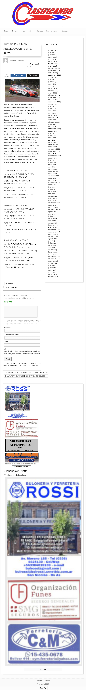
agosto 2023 (52, 131)
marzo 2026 (52, 61)
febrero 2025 (53, 91)
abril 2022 (52, 167)
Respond (12, 302)
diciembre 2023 (54, 122)
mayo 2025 (52, 84)
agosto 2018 (52, 263)
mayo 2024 (52, 111)
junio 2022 (52, 162)
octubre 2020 (53, 207)
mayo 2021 (52, 191)
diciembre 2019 (54, 230)
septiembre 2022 (54, 156)
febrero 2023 (53, 144)
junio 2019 (52, 243)
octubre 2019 (53, 234)
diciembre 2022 (54, 149)
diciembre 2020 (54, 203)
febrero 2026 (53, 64)
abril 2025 (51, 86)
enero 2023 (52, 147)
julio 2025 (51, 79)
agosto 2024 (52, 104)
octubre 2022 (53, 153)
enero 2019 (52, 254)
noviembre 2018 (54, 259)
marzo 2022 (52, 169)
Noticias (15, 31)
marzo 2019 (52, 250)
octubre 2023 (53, 126)
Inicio (6, 31)
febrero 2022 (53, 171)
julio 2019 (51, 241)
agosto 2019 (52, 239)
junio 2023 (52, 135)
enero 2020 (52, 227)
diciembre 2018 (54, 256)
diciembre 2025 (54, 68)
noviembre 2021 (54, 178)
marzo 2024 (52, 115)
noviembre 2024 (54, 97)
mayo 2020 (52, 218)
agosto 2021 (52, 185)
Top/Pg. (43, 669)
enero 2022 (52, 174)
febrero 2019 (53, 252)
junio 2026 (52, 55)
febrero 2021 (53, 198)
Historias (40, 31)
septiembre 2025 (54, 75)
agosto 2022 (52, 158)
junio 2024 (52, 109)
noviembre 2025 (54, 70)
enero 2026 (52, 66)
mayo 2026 (52, 57)
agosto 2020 (53, 212)
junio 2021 (52, 189)
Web (6, 342)
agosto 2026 (53, 50)
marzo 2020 (52, 223)
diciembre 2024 (54, 95)
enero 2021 (52, 200)
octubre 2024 (53, 100)
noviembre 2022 (54, 151)
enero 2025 (52, 93)
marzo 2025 (52, 88)
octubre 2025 (53, 73)
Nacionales (9, 283)
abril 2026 (52, 59)
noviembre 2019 (54, 232)
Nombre (7, 328)
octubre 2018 (53, 261)
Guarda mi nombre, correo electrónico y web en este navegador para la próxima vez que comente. (22, 352)
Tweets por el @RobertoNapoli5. (16, 475)
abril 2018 (51, 272)
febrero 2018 (53, 277)
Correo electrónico (12, 335)
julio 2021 (51, 187)
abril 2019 (51, 247)
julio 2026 (52, 52)
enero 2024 (52, 120)
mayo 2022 (52, 165)
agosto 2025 (52, 77)
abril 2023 (52, 140)
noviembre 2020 (54, 205)
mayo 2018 (52, 270)
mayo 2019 (52, 245)
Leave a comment (10, 287)
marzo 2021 (52, 196)
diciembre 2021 (54, 176)
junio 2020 (52, 216)
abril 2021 (51, 194)
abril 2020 (52, 221)
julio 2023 (51, 133)
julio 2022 (51, 160)
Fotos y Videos (27, 31)
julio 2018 (51, 265)
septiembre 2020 (54, 209)
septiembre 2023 (54, 129)
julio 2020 (52, 214)
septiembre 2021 (54, 182)
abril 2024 (52, 113)
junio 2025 (52, 82)
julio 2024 (51, 106)
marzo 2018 (52, 274)
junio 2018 (52, 268)
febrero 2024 (53, 117)
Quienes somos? (52, 31)
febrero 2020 (53, 225)
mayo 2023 (52, 138)
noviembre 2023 (54, 124)
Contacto (65, 31)
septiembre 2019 (54, 236)
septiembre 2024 (54, 102)
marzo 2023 (52, 142)
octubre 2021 (53, 180)
